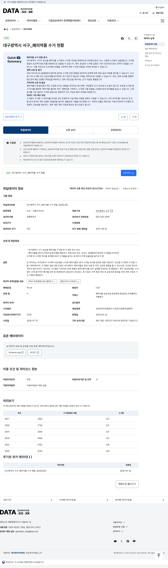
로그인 (145, 13)
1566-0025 (13, 527)
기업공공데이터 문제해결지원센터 (64, 20)
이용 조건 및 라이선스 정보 (153, 54)
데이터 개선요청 (112, 188)
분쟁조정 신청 (119, 527)
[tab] (25, 130)
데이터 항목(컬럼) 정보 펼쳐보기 (40, 281)
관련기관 (7, 500)
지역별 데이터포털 (67, 500)
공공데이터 (10, 20)
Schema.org (14, 352)
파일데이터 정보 (151, 44)
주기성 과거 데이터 (152, 65)
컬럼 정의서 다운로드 (68, 281)
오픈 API (71, 130)
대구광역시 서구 (102, 211)
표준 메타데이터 (151, 49)
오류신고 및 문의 (129, 188)
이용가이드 (118, 522)
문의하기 (117, 531)
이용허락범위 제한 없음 (36, 385)
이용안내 (111, 20)
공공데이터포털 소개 (34, 553)
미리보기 (148, 61)
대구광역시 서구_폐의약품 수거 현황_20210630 (25, 471)
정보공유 (92, 20)
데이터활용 (32, 20)
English (161, 7)
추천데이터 (116, 130)
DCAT (33, 352)
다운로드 (127, 173)
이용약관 (6, 553)
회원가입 (159, 13)
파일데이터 (26, 131)
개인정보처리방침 (18, 553)
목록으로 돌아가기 (127, 484)
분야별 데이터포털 (123, 500)
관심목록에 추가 (12, 116)
